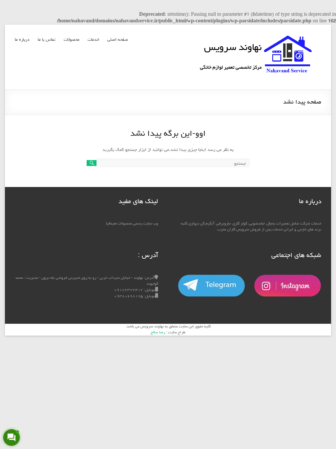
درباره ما (22, 39)
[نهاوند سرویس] (255, 32)
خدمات (93, 39)
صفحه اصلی (117, 39)
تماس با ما (46, 39)
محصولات (71, 39)
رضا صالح (158, 332)
